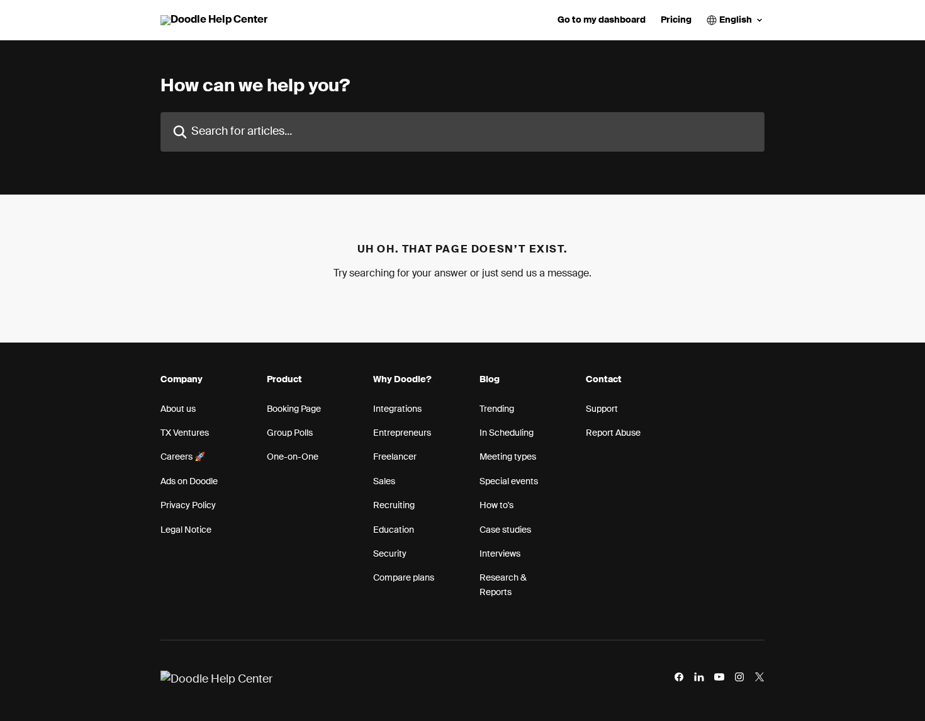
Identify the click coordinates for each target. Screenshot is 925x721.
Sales (384, 481)
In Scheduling (506, 433)
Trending (496, 409)
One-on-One (292, 457)
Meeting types (507, 457)
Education (393, 530)
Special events (508, 481)
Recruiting (394, 505)
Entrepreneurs (402, 433)
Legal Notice (185, 530)
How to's (496, 505)
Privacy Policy (188, 505)
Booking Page (294, 409)
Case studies (505, 530)
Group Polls (290, 433)
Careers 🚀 (182, 457)
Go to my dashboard (602, 20)
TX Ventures (184, 433)
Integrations (397, 409)
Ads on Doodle (189, 481)
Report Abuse (613, 433)
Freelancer (395, 457)
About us (178, 409)
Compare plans (403, 578)
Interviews (499, 554)
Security (389, 554)
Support (602, 409)
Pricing (676, 20)
